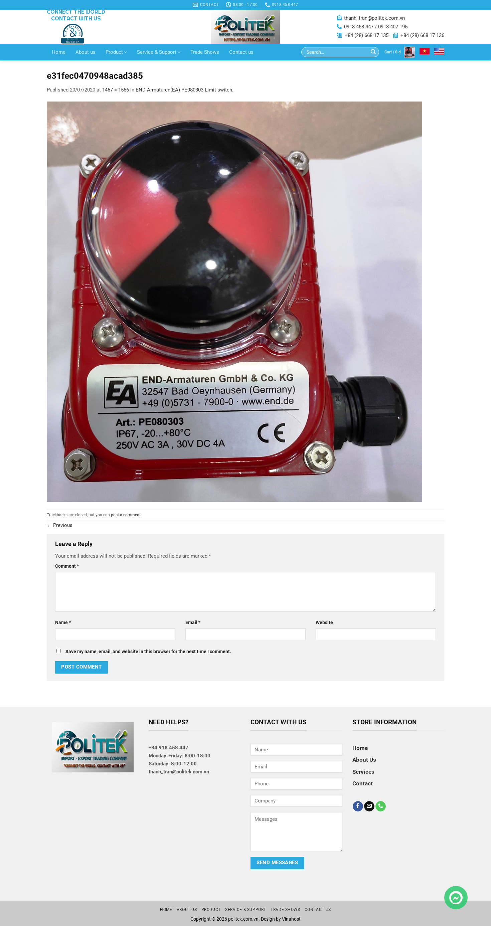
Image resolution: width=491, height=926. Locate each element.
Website (324, 622)
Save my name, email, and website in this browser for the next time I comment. (148, 651)
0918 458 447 (358, 27)
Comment (67, 566)
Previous (59, 525)
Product (114, 52)
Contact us (241, 52)
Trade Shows (204, 52)
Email (192, 622)
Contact (362, 783)
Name (63, 622)
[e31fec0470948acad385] (234, 301)
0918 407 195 (392, 27)
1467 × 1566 (115, 90)
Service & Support (156, 52)
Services (363, 771)
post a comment (126, 515)
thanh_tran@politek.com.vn (374, 18)
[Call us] (380, 806)
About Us (364, 759)
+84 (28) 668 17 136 (422, 35)
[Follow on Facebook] (358, 806)
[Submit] (373, 52)
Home (58, 52)
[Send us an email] (369, 806)
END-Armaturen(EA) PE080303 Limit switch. (184, 90)
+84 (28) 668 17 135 (366, 35)
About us (85, 52)
